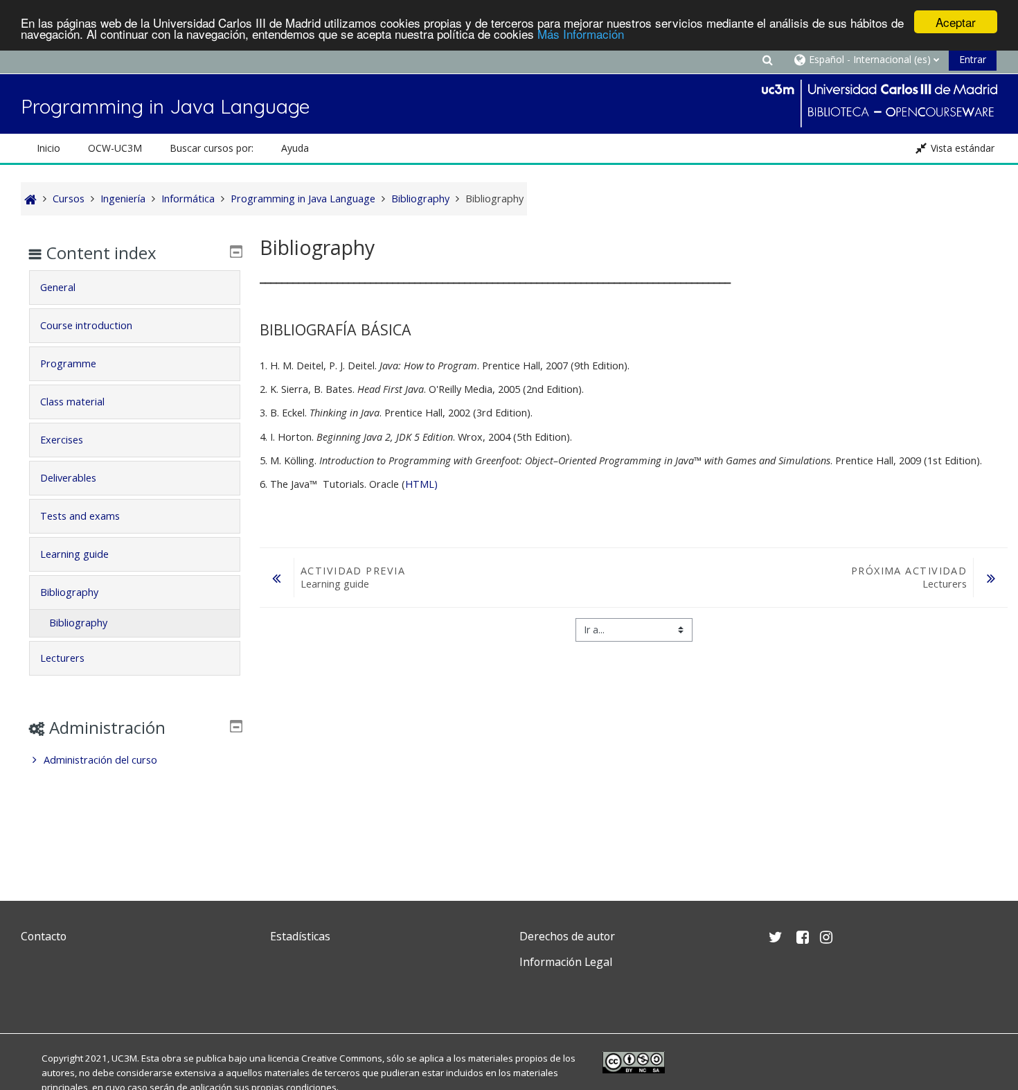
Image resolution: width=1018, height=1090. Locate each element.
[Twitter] (35, 994)
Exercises (61, 439)
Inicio (48, 148)
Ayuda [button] (295, 148)
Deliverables (68, 477)
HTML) (421, 484)
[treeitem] (134, 760)
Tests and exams (80, 515)
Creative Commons (341, 1058)
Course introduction (86, 325)
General (57, 287)
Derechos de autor (567, 936)
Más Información (580, 34)
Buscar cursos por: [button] (211, 148)
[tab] (135, 287)
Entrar (972, 59)
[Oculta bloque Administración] (236, 726)
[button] (767, 59)
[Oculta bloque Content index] (236, 251)
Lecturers (62, 658)
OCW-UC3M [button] (115, 148)
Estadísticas (300, 936)
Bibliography (69, 592)
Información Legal (565, 961)
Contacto (43, 936)
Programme (68, 363)
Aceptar (956, 21)
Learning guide (74, 554)
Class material (72, 401)
